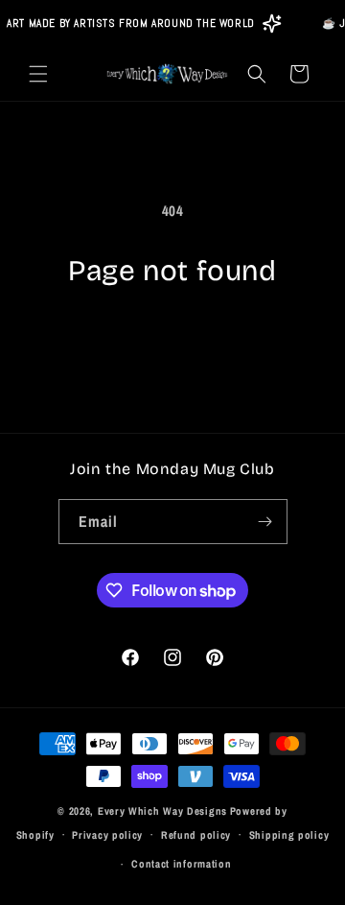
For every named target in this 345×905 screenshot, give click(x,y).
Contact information (181, 863)
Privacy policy (107, 835)
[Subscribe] (265, 521)
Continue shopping (173, 342)
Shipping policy (289, 835)
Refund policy (196, 835)
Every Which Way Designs (162, 811)
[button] (38, 74)
